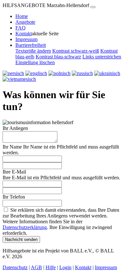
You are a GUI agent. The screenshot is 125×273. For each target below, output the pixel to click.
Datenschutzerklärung (25, 227)
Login (65, 267)
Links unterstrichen (101, 56)
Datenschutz (15, 267)
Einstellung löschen (35, 62)
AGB (36, 267)
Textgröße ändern (33, 51)
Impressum (26, 39)
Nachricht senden (21, 239)
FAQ (20, 27)
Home (21, 16)
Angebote (25, 22)
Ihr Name (12, 146)
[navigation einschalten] (93, 7)
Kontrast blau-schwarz (58, 56)
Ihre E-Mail (14, 172)
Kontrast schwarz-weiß (75, 51)
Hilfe (51, 267)
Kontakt (23, 33)
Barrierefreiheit (30, 45)
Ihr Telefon (14, 197)
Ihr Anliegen (15, 128)
